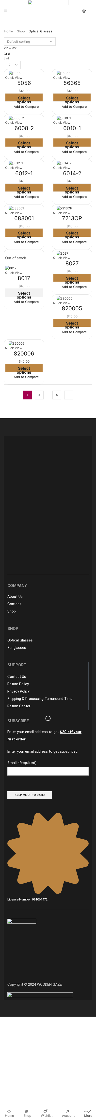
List (6, 58)
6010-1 (72, 128)
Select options (24, 98)
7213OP (72, 218)
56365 (72, 83)
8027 (72, 263)
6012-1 (24, 173)
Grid (7, 54)
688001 (24, 218)
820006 (24, 353)
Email (21, 763)
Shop (21, 31)
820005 (72, 308)
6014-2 (72, 173)
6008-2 (24, 128)
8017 (24, 278)
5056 (24, 83)
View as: (10, 48)
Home (8, 31)
